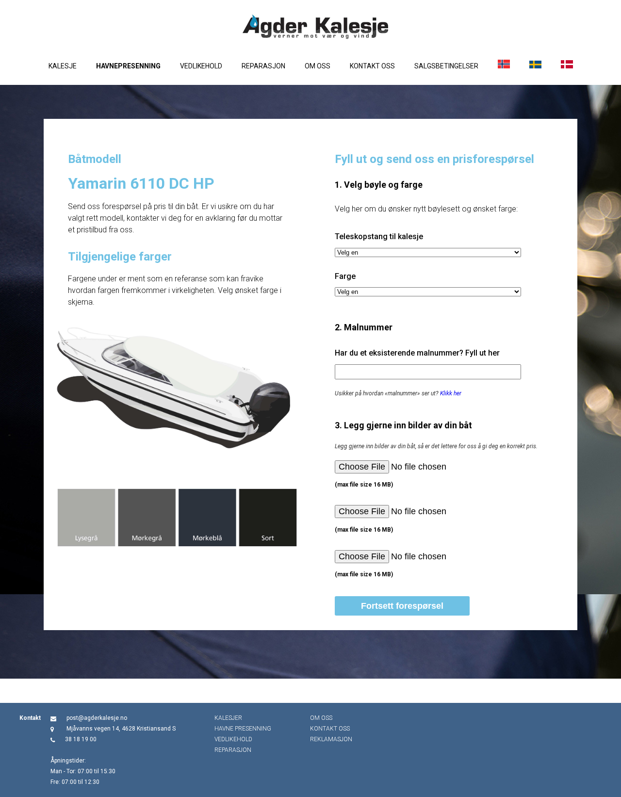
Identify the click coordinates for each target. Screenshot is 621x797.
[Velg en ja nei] (428, 252)
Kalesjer (228, 718)
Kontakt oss (372, 66)
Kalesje (63, 66)
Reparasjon (263, 66)
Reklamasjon (331, 739)
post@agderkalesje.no (96, 718)
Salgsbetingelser (446, 66)
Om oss (317, 66)
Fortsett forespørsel (402, 606)
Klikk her (450, 393)
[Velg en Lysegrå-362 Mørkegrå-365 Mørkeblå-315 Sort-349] (428, 291)
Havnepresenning (128, 66)
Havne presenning (242, 728)
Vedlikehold (201, 66)
